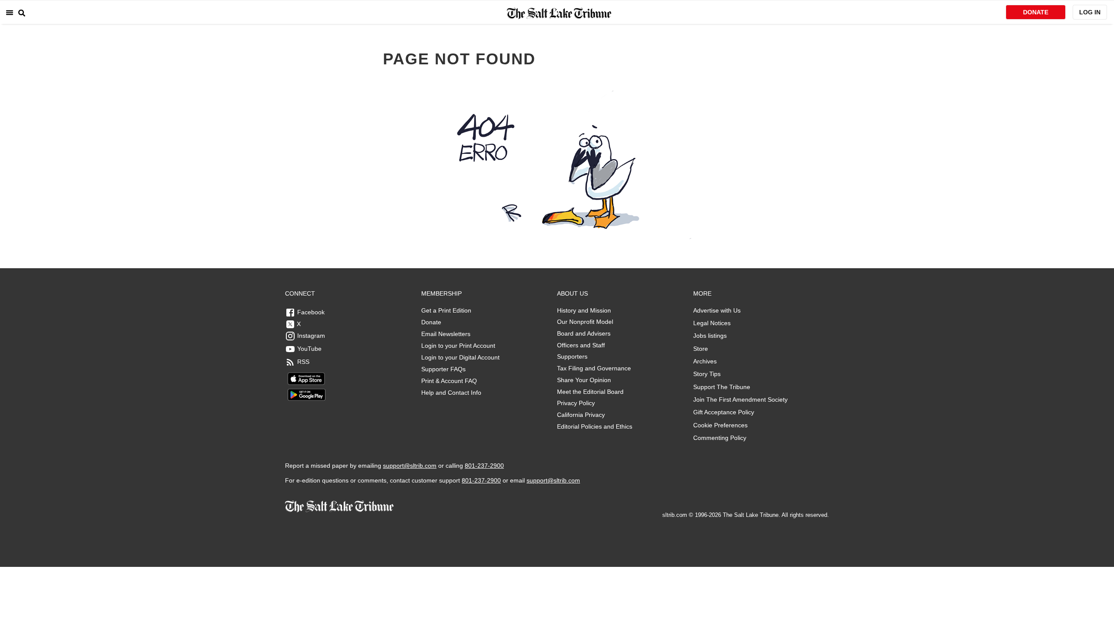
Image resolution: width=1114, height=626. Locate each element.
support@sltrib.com (409, 465)
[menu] (9, 12)
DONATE (1035, 12)
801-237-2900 (484, 465)
